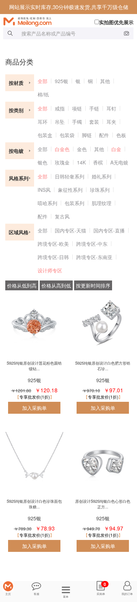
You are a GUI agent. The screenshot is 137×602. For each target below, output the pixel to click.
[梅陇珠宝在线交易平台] (70, 21)
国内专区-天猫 (70, 230)
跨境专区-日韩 (53, 257)
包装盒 (45, 135)
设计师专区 (50, 270)
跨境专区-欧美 (53, 243)
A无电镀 (119, 162)
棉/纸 (43, 94)
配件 (104, 135)
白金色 (62, 149)
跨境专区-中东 (91, 243)
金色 (82, 149)
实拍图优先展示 (116, 22)
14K (81, 162)
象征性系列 (70, 189)
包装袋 (67, 135)
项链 (77, 108)
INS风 (44, 189)
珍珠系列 (100, 189)
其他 (105, 81)
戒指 (60, 108)
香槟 (98, 162)
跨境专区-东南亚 (94, 257)
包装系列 (74, 203)
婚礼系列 (101, 176)
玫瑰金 (62, 162)
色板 (121, 135)
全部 (42, 81)
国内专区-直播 (109, 230)
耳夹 (111, 121)
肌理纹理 (101, 203)
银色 (42, 162)
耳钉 (111, 108)
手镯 (77, 121)
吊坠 (60, 121)
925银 (61, 81)
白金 (116, 149)
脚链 (87, 135)
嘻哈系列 (47, 203)
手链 (94, 108)
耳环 (42, 121)
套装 (94, 121)
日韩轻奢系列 (69, 176)
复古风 (62, 216)
